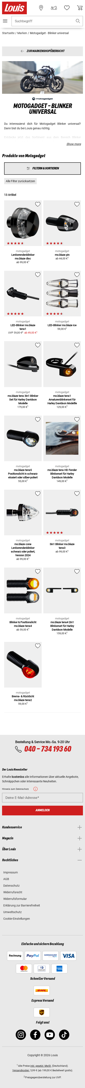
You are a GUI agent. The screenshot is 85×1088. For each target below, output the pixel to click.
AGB (6, 879)
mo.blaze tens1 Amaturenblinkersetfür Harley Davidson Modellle (62, 399)
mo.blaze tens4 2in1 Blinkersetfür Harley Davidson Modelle (62, 626)
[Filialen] (41, 8)
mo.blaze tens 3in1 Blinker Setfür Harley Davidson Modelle (23, 399)
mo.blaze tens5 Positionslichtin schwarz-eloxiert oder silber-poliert (23, 473)
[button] (78, 21)
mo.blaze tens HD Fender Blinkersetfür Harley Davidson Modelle (62, 473)
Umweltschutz (12, 912)
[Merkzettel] (67, 8)
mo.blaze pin (62, 254)
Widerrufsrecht (12, 892)
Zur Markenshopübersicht (45, 51)
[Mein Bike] (54, 8)
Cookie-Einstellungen (16, 918)
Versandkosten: (21, 1070)
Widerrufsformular (15, 898)
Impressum (10, 872)
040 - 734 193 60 (47, 749)
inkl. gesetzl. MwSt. (40, 1065)
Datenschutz (11, 885)
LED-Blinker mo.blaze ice (62, 325)
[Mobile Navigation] (5, 21)
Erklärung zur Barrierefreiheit (21, 905)
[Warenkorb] (80, 8)
